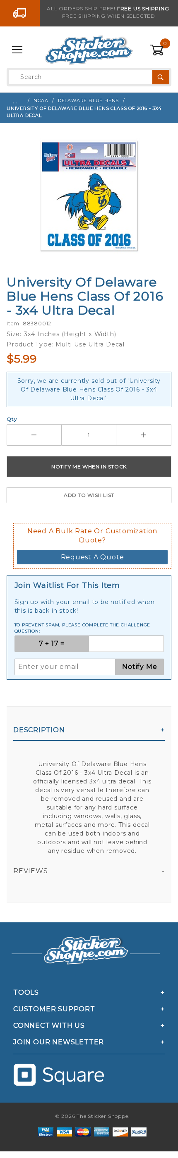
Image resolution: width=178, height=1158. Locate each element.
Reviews (30, 871)
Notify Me (139, 667)
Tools (26, 992)
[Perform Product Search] (160, 77)
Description (39, 730)
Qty (12, 419)
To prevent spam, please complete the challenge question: (82, 628)
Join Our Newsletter (58, 1042)
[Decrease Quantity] (34, 435)
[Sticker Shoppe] (89, 49)
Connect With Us (49, 1025)
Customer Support (54, 1009)
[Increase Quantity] (143, 435)
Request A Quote (92, 557)
